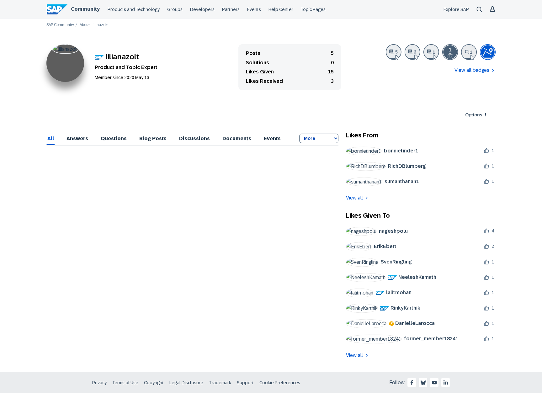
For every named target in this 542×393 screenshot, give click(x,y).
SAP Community (60, 25)
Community (85, 9)
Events (254, 9)
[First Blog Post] (431, 52)
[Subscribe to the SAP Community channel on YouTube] (434, 382)
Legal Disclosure (186, 382)
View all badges (471, 70)
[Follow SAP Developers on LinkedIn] (445, 382)
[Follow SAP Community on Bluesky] (423, 382)
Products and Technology (134, 9)
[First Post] (469, 52)
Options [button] (473, 114)
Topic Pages (313, 9)
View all (354, 197)
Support (245, 382)
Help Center (280, 9)
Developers (202, 9)
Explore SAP (456, 9)
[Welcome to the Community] (488, 52)
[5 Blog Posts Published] (393, 52)
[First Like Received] (450, 52)
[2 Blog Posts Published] (412, 52)
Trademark (220, 382)
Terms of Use (125, 382)
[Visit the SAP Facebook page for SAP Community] (411, 382)
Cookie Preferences (279, 382)
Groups (175, 9)
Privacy (99, 382)
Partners (231, 9)
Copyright (154, 382)
